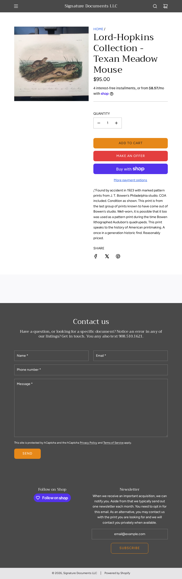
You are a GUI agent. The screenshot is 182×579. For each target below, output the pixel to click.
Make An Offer (130, 156)
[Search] (155, 6)
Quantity (101, 114)
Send (27, 453)
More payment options (130, 180)
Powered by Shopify (117, 573)
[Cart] (165, 6)
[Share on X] (107, 257)
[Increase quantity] (116, 123)
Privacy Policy (88, 442)
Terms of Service (113, 442)
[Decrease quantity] (99, 123)
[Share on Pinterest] (118, 257)
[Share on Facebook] (96, 257)
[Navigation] (16, 6)
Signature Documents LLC (91, 6)
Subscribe (129, 548)
